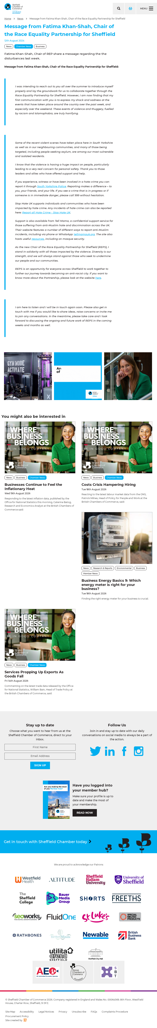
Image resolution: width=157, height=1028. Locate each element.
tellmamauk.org (84, 234)
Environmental (124, 568)
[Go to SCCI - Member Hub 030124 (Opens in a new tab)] (78, 399)
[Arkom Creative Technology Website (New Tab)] (25, 1020)
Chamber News (23, 46)
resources (38, 238)
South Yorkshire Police (51, 186)
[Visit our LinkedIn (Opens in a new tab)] (109, 751)
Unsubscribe (79, 1011)
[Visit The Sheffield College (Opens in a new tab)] (27, 898)
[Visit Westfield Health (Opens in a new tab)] (27, 879)
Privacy (63, 1011)
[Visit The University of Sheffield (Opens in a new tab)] (129, 879)
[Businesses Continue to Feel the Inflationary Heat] (40, 447)
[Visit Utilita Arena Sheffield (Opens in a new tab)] (61, 954)
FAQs (94, 1011)
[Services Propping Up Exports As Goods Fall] (40, 635)
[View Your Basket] (130, 8)
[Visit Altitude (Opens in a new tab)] (62, 879)
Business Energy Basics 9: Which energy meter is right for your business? (111, 584)
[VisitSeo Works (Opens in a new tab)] (27, 916)
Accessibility (27, 1011)
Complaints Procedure (115, 1011)
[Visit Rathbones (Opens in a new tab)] (27, 935)
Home (7, 18)
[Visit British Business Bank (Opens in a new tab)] (129, 935)
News (20, 18)
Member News (90, 573)
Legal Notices (46, 1011)
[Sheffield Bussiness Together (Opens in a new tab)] (109, 972)
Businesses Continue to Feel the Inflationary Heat (33, 487)
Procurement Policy (17, 1016)
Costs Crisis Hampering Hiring (109, 485)
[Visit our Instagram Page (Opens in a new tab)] (138, 751)
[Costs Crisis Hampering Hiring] (117, 447)
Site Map (10, 1011)
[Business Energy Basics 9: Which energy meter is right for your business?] (117, 538)
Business (40, 46)
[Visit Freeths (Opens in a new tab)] (126, 898)
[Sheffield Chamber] (14, 8)
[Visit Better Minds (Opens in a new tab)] (61, 935)
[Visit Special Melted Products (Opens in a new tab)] (130, 916)
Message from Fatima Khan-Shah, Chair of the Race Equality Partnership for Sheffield (77, 18)
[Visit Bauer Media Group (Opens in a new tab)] (58, 898)
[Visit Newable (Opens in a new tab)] (95, 935)
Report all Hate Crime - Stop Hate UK (46, 212)
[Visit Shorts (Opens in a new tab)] (92, 898)
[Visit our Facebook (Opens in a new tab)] (124, 751)
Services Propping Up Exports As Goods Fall (34, 674)
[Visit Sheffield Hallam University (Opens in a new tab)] (96, 879)
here (98, 277)
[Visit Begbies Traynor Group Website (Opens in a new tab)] (78, 972)
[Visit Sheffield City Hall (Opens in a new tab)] (95, 954)
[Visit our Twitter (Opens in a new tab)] (95, 751)
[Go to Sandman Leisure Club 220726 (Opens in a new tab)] (28, 399)
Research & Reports (102, 568)
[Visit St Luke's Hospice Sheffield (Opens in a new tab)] (95, 916)
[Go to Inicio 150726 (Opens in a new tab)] (128, 399)
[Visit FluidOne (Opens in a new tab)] (61, 916)
